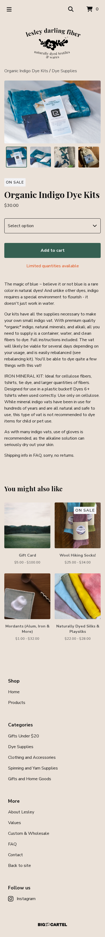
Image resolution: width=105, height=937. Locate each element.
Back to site (19, 866)
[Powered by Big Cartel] (52, 924)
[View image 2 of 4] (40, 157)
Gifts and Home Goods (29, 779)
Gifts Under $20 (23, 736)
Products (16, 703)
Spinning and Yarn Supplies (33, 768)
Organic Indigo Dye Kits (26, 71)
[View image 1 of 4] (16, 157)
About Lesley (21, 812)
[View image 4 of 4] (88, 157)
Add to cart (53, 250)
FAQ (12, 844)
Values (14, 823)
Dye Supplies (64, 71)
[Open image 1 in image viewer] (52, 112)
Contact (15, 855)
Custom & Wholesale (28, 833)
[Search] (71, 9)
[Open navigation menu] (9, 9)
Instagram (26, 899)
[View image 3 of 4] (64, 157)
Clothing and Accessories (32, 757)
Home (14, 692)
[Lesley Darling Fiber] (52, 43)
